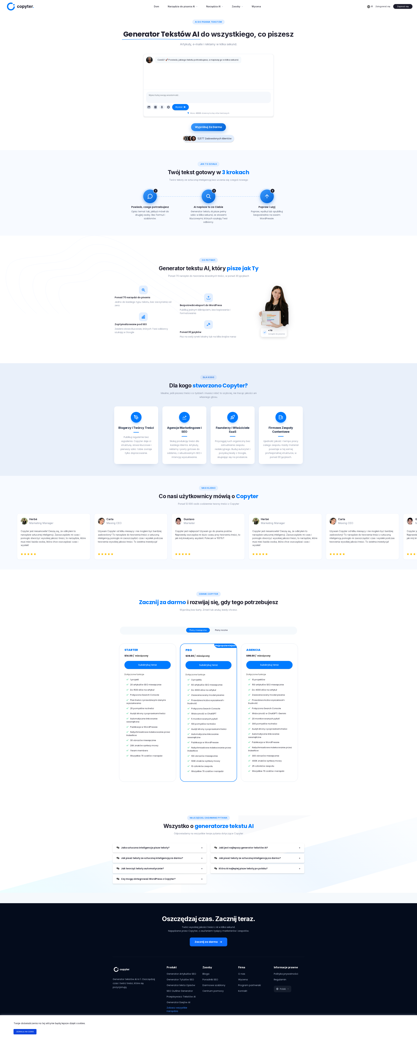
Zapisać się (403, 6)
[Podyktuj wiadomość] (162, 107)
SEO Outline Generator (180, 991)
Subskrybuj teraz (147, 664)
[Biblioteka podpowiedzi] (155, 107)
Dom (157, 6)
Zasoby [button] (236, 6)
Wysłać (179, 107)
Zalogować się (382, 6)
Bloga (205, 973)
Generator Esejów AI (178, 1002)
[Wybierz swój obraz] (149, 107)
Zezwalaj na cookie (25, 1031)
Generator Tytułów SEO (180, 979)
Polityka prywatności (286, 973)
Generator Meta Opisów (181, 985)
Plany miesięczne (198, 630)
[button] (282, 989)
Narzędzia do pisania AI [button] (181, 6)
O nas (241, 973)
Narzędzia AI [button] (213, 6)
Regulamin (280, 979)
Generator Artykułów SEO (181, 973)
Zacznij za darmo (206, 942)
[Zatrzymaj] (168, 107)
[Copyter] (125, 971)
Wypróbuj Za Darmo (208, 127)
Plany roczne (221, 630)
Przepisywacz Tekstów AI (181, 996)
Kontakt (242, 991)
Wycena (256, 6)
